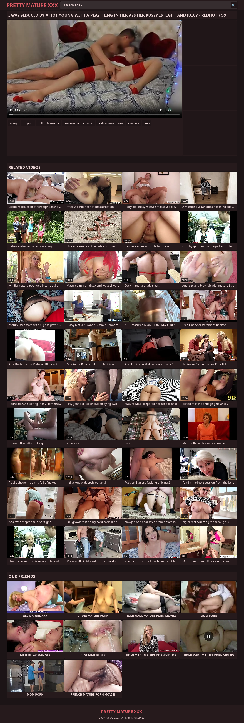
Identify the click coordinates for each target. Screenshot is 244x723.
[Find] (234, 5)
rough (14, 123)
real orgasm (106, 123)
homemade (71, 123)
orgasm (28, 123)
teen (147, 123)
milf (40, 123)
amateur (133, 123)
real (120, 123)
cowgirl (88, 123)
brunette (53, 123)
